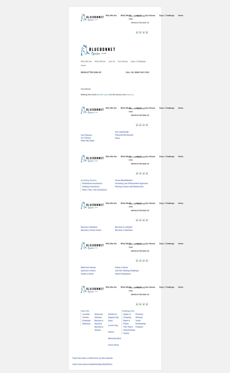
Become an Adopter (123, 227)
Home (83, 65)
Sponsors (99, 314)
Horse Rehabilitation (123, 180)
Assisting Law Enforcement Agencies (131, 183)
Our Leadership (122, 132)
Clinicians (86, 323)
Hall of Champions (123, 274)
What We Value (87, 140)
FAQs (117, 138)
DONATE (134, 27)
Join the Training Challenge (127, 270)
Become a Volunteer (123, 230)
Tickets (85, 317)
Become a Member (89, 227)
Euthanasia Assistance (92, 183)
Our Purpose (86, 135)
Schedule (86, 320)
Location (86, 314)
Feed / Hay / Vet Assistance (94, 190)
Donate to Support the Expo (113, 317)
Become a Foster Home (91, 230)
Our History (86, 138)
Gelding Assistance (90, 186)
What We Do (100, 61)
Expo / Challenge (138, 61)
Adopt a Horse (87, 274)
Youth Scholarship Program (140, 323)
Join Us (111, 61)
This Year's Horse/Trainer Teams (129, 330)
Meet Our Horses (88, 267)
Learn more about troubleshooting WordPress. (92, 364)
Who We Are (86, 61)
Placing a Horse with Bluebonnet (129, 186)
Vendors (98, 317)
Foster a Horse (121, 267)
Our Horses (123, 61)
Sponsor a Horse (88, 270)
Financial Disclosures (124, 135)
